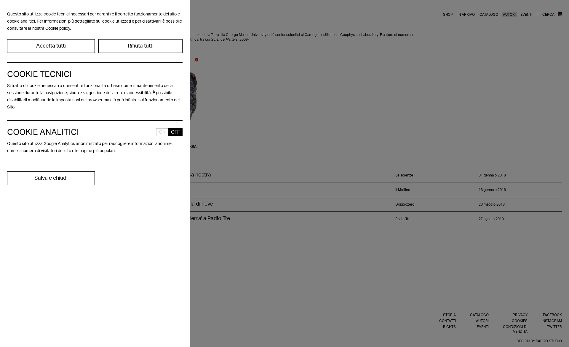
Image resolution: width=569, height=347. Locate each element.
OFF (175, 132)
